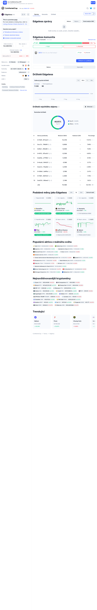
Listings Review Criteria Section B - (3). (15, 24)
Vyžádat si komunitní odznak (13, 38)
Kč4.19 (72, 296)
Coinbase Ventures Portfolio (17, 87)
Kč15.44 (63, 302)
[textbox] (57, 55)
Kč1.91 (86, 291)
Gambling (4, 87)
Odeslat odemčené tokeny (12, 35)
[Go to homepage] (9, 8)
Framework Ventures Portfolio (10, 90)
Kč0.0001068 (67, 305)
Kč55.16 (47, 296)
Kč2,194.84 (44, 291)
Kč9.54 (69, 293)
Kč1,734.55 (46, 293)
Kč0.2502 (69, 282)
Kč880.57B (26, 8)
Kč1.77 (84, 302)
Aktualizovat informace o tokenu (14, 32)
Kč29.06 (43, 288)
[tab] (69, 21)
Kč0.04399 (44, 282)
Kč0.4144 (71, 285)
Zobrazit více (91, 39)
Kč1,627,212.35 (45, 285)
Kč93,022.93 (69, 299)
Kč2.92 (44, 302)
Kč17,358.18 (67, 291)
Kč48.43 (44, 305)
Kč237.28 (45, 299)
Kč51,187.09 (65, 288)
